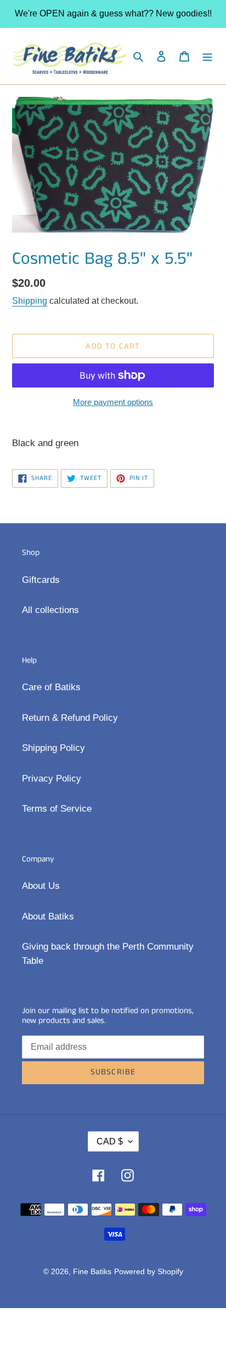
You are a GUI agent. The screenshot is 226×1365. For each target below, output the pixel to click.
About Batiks (48, 916)
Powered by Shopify (148, 1271)
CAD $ (110, 1141)
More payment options (113, 402)
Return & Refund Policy (70, 718)
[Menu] (207, 56)
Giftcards (41, 580)
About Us (41, 886)
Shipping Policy (53, 748)
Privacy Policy (51, 778)
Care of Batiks (51, 687)
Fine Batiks (92, 1271)
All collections (50, 610)
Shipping (29, 300)
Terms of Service (57, 808)
